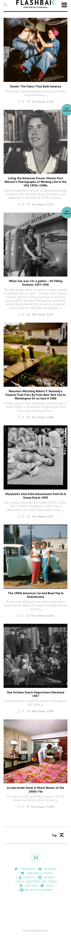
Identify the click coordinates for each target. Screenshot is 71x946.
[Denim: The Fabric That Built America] (36, 50)
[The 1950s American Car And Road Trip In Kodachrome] (36, 557)
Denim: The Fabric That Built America (35, 86)
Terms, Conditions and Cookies (36, 881)
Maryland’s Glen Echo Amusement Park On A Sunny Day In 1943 (35, 495)
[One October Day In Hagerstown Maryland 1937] (36, 656)
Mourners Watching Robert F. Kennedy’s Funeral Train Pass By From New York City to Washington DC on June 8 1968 (35, 394)
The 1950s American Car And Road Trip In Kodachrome (35, 595)
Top (54, 835)
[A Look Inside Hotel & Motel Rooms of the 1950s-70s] (36, 751)
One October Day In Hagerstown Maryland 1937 (35, 694)
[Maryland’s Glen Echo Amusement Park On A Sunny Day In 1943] (36, 457)
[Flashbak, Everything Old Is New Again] (35, 4)
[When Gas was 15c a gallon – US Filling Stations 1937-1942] (36, 245)
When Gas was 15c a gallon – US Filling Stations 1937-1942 (35, 282)
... (46, 95)
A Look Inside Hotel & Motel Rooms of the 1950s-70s (35, 789)
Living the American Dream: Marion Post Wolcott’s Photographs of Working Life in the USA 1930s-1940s (35, 181)
